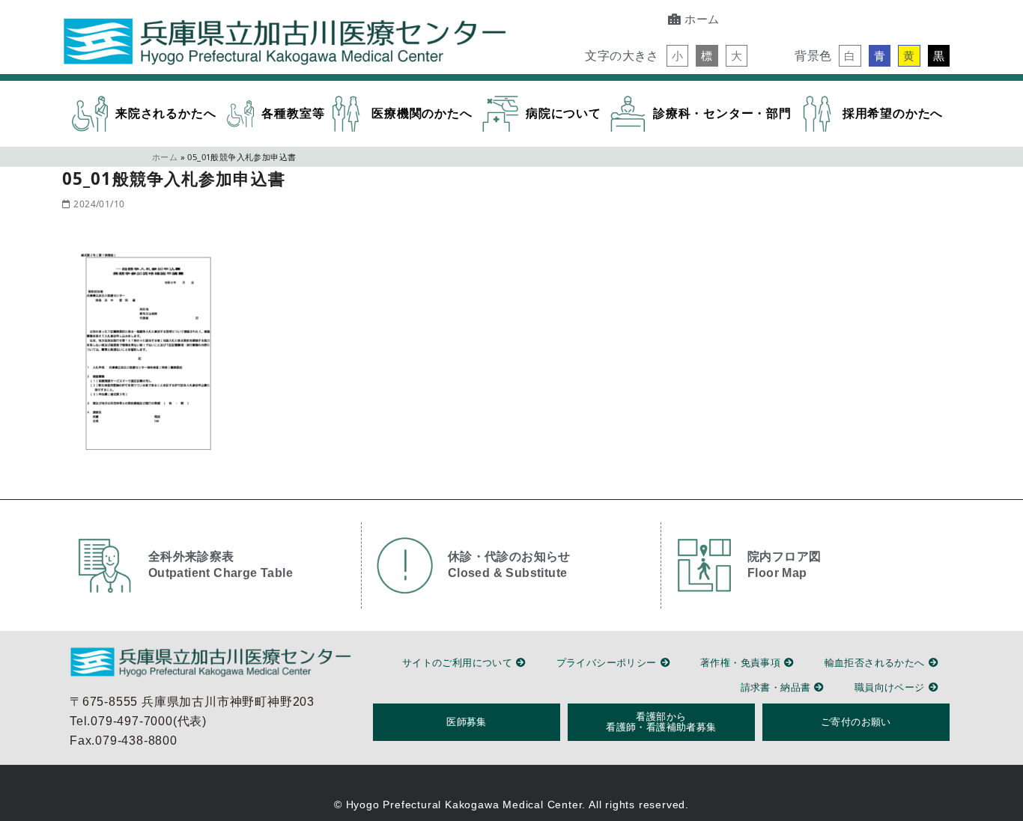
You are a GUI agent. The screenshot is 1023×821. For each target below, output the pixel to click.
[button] (677, 56)
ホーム (164, 156)
